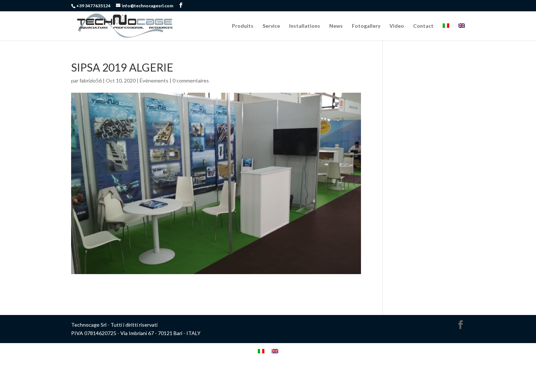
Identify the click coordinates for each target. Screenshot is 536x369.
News (336, 26)
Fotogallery (366, 26)
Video (396, 26)
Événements (154, 80)
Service (271, 26)
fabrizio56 (90, 80)
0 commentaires (190, 80)
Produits (242, 26)
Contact (423, 26)
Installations (304, 26)
